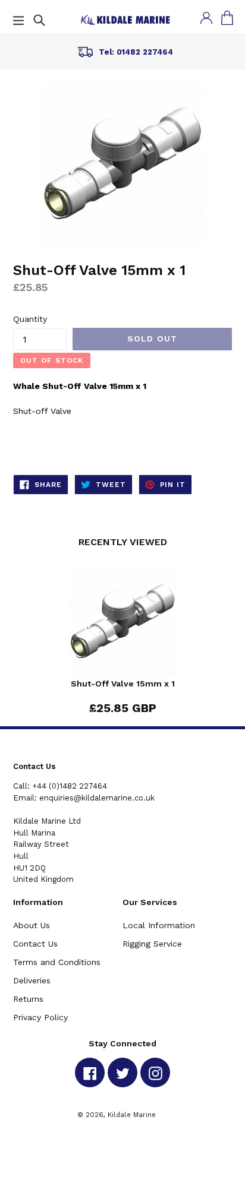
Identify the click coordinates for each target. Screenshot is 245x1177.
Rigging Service (152, 943)
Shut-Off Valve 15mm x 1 (123, 683)
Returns (28, 999)
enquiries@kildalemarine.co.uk (97, 797)
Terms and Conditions (56, 962)
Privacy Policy (40, 1017)
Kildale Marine (132, 1114)
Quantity (30, 319)
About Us (31, 925)
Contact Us (35, 943)
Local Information (158, 925)
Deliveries (32, 980)
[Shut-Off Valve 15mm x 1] (122, 623)
